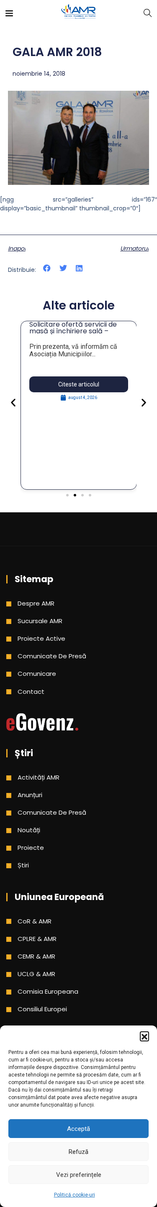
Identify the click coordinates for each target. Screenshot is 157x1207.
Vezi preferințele (78, 1175)
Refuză (78, 1152)
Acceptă (78, 1129)
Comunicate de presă (52, 656)
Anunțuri (30, 794)
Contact (31, 691)
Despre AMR (36, 603)
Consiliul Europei (42, 1009)
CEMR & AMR (36, 956)
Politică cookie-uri (74, 1195)
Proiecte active (41, 638)
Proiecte (31, 847)
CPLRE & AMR (37, 938)
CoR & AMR (34, 921)
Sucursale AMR (40, 620)
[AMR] (78, 12)
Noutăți (29, 830)
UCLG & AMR (36, 973)
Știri (23, 865)
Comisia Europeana (48, 991)
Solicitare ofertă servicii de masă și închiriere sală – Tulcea (73, 331)
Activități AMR (38, 777)
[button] (144, 1036)
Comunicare (37, 673)
